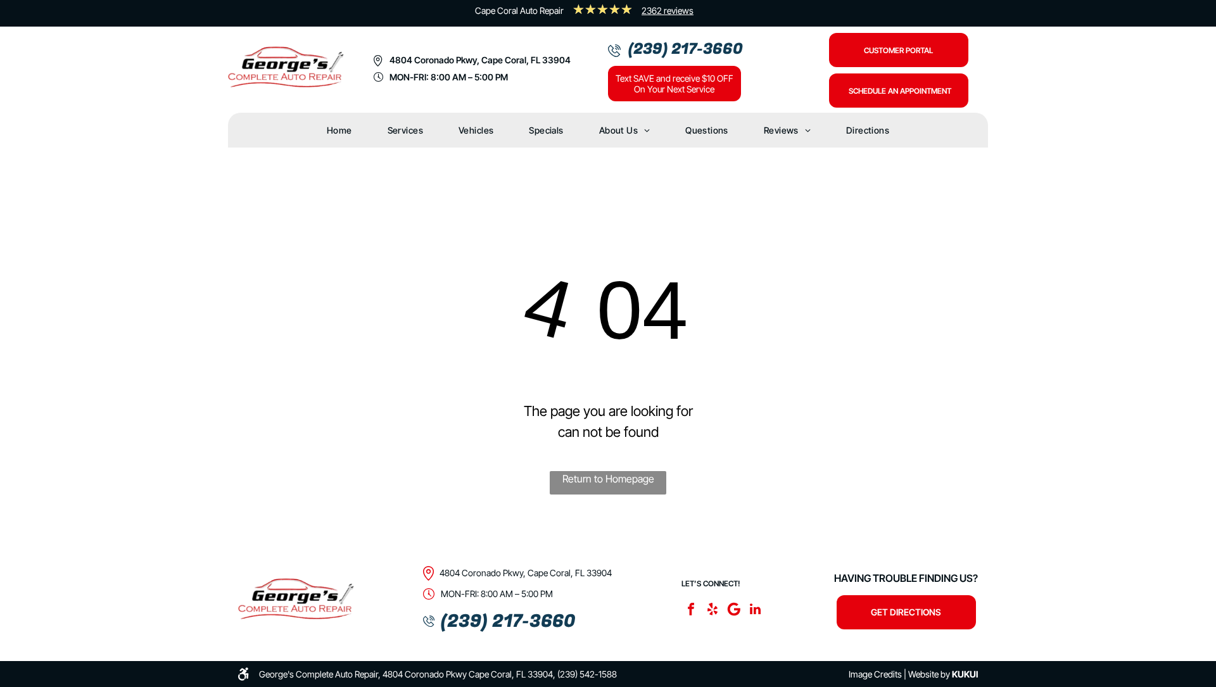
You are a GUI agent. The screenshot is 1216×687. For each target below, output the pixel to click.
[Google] (734, 611)
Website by (929, 674)
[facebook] (690, 611)
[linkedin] (755, 611)
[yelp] (712, 611)
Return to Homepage (608, 478)
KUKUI (965, 674)
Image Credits (875, 674)
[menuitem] (339, 130)
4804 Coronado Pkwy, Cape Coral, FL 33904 (480, 59)
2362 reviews (668, 10)
